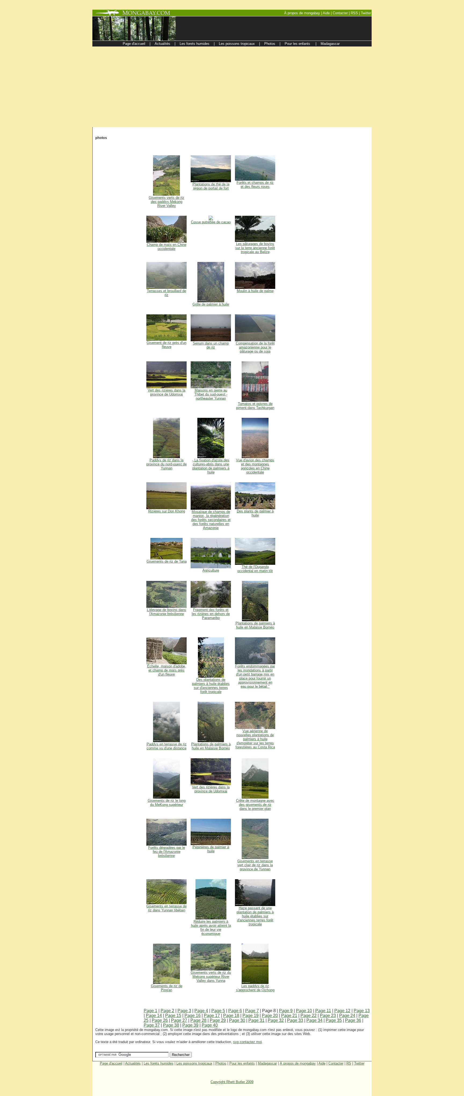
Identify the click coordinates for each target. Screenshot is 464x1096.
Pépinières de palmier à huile (211, 849)
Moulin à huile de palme (255, 291)
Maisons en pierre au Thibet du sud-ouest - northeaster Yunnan (210, 394)
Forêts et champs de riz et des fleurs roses (255, 185)
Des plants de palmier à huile (255, 513)
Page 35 (334, 1020)
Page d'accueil (111, 1063)
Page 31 (256, 1020)
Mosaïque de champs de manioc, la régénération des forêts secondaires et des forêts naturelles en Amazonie (211, 520)
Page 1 (150, 1010)
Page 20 (270, 1015)
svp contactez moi (247, 1042)
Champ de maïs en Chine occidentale (166, 247)
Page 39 (190, 1025)
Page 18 (231, 1015)
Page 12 (342, 1010)
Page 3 (184, 1010)
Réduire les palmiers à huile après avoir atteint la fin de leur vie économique (211, 927)
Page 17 (212, 1015)
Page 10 (304, 1010)
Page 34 (314, 1020)
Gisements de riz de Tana (167, 561)
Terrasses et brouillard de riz (166, 293)
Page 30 (237, 1020)
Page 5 (218, 1010)
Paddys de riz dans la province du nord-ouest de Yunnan (166, 464)
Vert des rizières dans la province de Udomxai (166, 392)
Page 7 (252, 1010)
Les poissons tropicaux (194, 1063)
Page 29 (218, 1020)
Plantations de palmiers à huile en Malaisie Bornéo (255, 625)
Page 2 (167, 1010)
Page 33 (295, 1020)
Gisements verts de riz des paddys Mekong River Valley (166, 202)
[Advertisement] (232, 86)
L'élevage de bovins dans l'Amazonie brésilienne (166, 612)
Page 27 (179, 1020)
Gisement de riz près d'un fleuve (166, 345)
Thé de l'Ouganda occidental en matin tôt (255, 569)
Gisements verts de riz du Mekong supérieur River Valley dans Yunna (211, 977)
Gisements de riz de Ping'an (166, 988)
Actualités (133, 1063)
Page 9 (286, 1010)
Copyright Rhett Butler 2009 (232, 1082)
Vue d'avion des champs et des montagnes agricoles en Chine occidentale (255, 466)
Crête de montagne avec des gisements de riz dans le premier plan (255, 805)
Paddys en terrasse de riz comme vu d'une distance (167, 746)
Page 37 (152, 1025)
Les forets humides (158, 1063)
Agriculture (210, 570)
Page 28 (198, 1020)
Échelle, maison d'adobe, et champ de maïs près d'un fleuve (166, 670)
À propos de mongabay (298, 1063)
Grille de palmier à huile (211, 304)
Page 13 (362, 1010)
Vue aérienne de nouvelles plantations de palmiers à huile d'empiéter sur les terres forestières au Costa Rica (255, 739)
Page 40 (210, 1025)
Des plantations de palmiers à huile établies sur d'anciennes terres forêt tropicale (211, 686)
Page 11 (323, 1010)
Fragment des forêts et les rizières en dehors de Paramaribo (211, 614)
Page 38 (171, 1025)
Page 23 (328, 1015)
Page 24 (347, 1015)
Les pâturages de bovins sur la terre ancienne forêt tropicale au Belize (255, 248)
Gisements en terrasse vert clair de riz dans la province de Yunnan (255, 865)
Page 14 (154, 1015)
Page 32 (276, 1020)
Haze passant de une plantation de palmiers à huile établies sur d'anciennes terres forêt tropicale (255, 916)
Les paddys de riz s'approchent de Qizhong (255, 988)
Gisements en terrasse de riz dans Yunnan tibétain (166, 908)
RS (348, 1063)
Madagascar (267, 1063)
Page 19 (250, 1015)
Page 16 (192, 1015)
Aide (321, 1063)
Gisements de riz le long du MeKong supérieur (167, 803)
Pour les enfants (242, 1063)
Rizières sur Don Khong (166, 511)
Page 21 (289, 1015)
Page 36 (353, 1020)
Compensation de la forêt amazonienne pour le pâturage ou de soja (255, 347)
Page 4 (201, 1010)
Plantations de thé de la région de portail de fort (211, 186)
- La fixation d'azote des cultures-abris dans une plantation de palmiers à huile (210, 466)
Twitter (359, 1063)
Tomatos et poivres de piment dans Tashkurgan (255, 406)
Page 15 (173, 1015)
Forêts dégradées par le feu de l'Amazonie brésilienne (166, 852)
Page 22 (308, 1015)
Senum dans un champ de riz (211, 345)
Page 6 (235, 1010)
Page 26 (160, 1020)
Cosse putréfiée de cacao (211, 222)
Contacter (335, 1063)
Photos (220, 1063)
